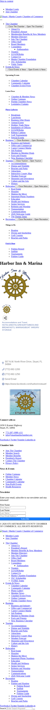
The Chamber (12, 543)
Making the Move (19, 194)
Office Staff (16, 42)
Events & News (12, 583)
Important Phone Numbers (22, 196)
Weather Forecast (18, 176)
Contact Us (16, 57)
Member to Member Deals (22, 153)
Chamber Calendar (19, 585)
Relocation (10, 648)
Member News (17, 593)
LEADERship (17, 54)
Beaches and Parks (19, 168)
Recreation (10, 678)
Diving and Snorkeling (21, 696)
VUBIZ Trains (17, 580)
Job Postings (16, 150)
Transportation (17, 209)
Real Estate (16, 189)
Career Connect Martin (21, 148)
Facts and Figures (19, 155)
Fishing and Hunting (20, 683)
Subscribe (25, 519)
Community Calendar (20, 588)
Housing (15, 191)
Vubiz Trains (16, 64)
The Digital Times (19, 216)
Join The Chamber (19, 39)
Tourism (9, 623)
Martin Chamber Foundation (23, 59)
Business (9, 603)
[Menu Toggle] (1, 19)
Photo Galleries (12, 110)
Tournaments (22, 691)
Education (15, 199)
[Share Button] (5, 318)
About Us (15, 29)
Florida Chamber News (21, 601)
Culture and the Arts (20, 181)
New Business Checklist (21, 158)
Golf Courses (17, 698)
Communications (18, 211)
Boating (14, 681)
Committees (16, 47)
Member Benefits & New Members (26, 550)
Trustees (14, 52)
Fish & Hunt (10, 243)
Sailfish (20, 688)
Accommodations (19, 163)
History (14, 183)
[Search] (34, 709)
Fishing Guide (23, 693)
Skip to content (6, 1)
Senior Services (18, 204)
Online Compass (18, 598)
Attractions (16, 171)
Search (3, 708)
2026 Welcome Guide (20, 214)
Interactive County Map (21, 173)
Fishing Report (23, 686)
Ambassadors (22, 49)
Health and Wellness (20, 201)
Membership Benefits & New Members (28, 34)
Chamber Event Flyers (21, 595)
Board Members (18, 44)
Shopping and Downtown (22, 178)
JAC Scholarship (18, 62)
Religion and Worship (20, 206)
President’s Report (19, 32)
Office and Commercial (21, 145)
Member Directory (19, 37)
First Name (5, 505)
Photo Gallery (17, 590)
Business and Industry (20, 143)
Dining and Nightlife (20, 166)
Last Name (5, 510)
